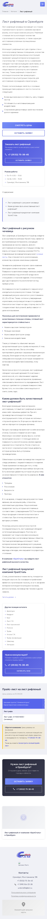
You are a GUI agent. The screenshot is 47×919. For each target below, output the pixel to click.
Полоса (10, 628)
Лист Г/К (10, 621)
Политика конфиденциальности (23, 896)
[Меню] (42, 4)
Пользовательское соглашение (23, 892)
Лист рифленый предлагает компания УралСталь (23, 214)
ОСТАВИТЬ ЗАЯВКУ (23, 133)
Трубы (9, 631)
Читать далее (8, 597)
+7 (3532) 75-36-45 (18, 154)
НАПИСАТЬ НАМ (23, 671)
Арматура (11, 611)
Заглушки (10, 644)
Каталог (14, 11)
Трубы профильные (14, 638)
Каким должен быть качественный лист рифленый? (24, 208)
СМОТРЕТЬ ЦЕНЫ (23, 125)
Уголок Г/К (11, 634)
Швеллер (10, 641)
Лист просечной (13, 624)
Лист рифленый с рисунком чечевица (23, 203)
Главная (5, 11)
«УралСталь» (18, 559)
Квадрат (10, 614)
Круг (8, 618)
